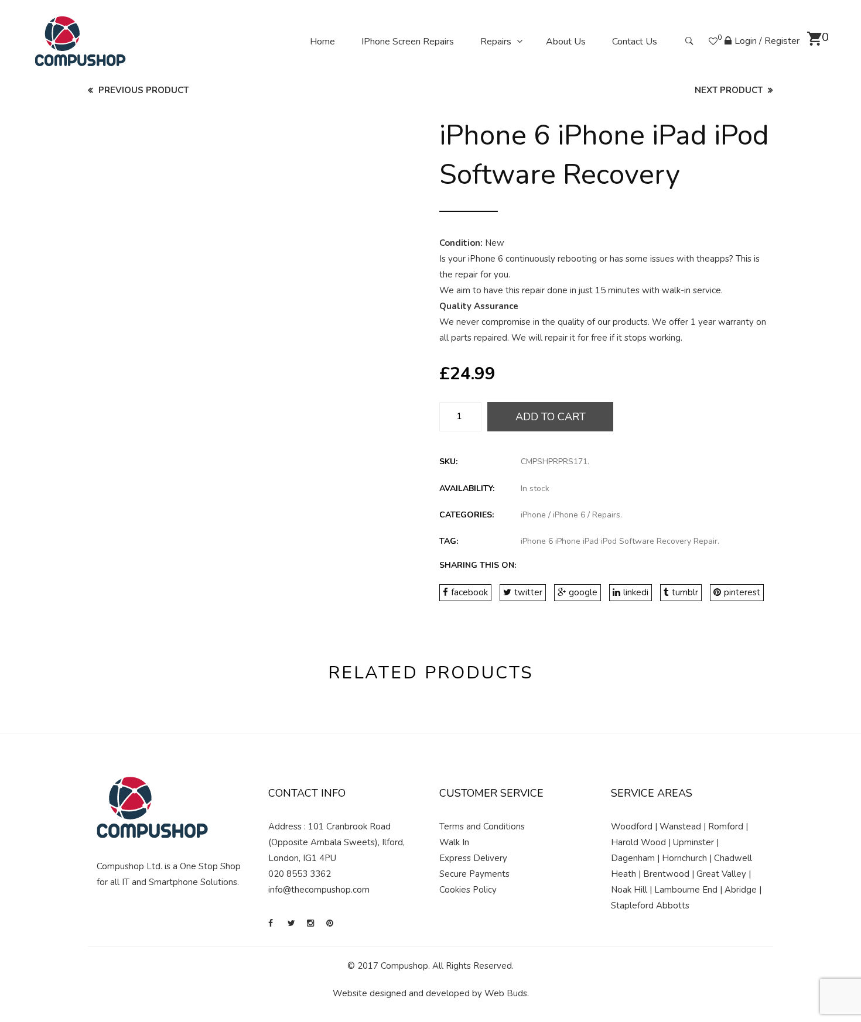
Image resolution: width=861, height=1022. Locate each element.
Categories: (466, 514)
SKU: (448, 461)
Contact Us (634, 41)
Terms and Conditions (482, 826)
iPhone (533, 514)
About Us (566, 41)
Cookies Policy (468, 890)
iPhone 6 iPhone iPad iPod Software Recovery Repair (619, 541)
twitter (528, 592)
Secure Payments (474, 874)
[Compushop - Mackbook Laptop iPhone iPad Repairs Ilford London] (80, 41)
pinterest (742, 592)
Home (322, 41)
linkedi (635, 592)
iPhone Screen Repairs (407, 41)
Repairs (495, 41)
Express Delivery (473, 858)
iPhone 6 (569, 514)
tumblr (685, 592)
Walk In (454, 842)
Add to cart (550, 417)
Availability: (466, 488)
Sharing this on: (477, 565)
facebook (469, 592)
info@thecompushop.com (319, 890)
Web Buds (505, 993)
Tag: (448, 541)
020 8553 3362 (299, 874)
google (583, 592)
